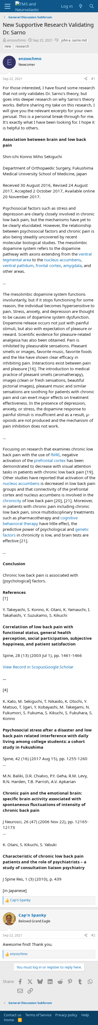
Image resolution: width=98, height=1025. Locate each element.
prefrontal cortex (50, 460)
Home (9, 1019)
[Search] (91, 6)
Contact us (12, 1014)
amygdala (72, 265)
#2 (93, 935)
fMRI (55, 454)
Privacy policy (66, 1014)
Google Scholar (59, 666)
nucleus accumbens (62, 259)
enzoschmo (16, 40)
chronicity (12, 500)
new (8, 46)
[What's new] (80, 6)
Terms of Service (38, 1014)
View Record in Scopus (24, 666)
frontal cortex (48, 265)
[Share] (85, 79)
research (22, 46)
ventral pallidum (18, 265)
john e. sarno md (74, 40)
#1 (93, 78)
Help (85, 1014)
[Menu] (7, 6)
